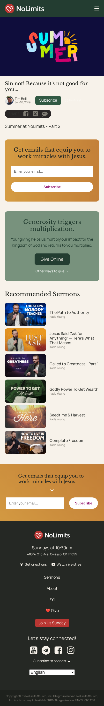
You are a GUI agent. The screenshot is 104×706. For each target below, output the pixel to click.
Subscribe (48, 100)
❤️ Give (52, 610)
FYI (52, 599)
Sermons (52, 577)
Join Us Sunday (52, 622)
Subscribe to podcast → (52, 660)
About (52, 588)
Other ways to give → (52, 271)
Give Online (52, 259)
